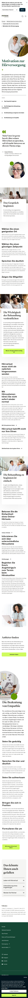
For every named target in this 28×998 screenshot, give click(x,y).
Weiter (22, 9)
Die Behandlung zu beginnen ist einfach (14, 112)
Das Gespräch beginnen (10, 101)
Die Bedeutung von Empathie (11, 117)
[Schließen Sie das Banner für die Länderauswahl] (26, 2)
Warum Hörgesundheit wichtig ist (14, 351)
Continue (25, 977)
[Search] (22, 16)
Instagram (5, 957)
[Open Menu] (25, 16)
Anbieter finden (14, 654)
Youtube (5, 964)
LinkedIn (5, 961)
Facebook (5, 954)
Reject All (14, 995)
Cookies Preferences (14, 991)
